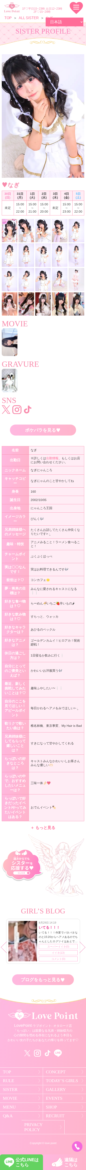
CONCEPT (55, 1071)
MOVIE (10, 1098)
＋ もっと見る (42, 827)
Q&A (8, 1115)
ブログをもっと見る (43, 979)
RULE (8, 1080)
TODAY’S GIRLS (62, 1080)
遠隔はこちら (71, 1162)
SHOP (51, 1107)
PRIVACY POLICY (33, 1127)
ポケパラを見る (43, 430)
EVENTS (54, 1098)
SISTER (10, 1089)
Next (82, 949)
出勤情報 (52, 458)
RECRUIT (55, 1115)
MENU (9, 1107)
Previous (9, 949)
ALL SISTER (29, 18)
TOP (8, 18)
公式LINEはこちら (27, 1162)
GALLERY (56, 1089)
